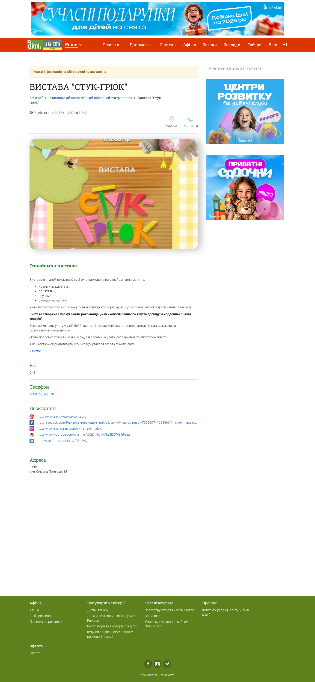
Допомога (140, 44)
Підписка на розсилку (46, 621)
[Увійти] (286, 45)
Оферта (35, 653)
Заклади (232, 44)
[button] (73, 45)
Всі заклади (153, 616)
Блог (273, 44)
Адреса (171, 125)
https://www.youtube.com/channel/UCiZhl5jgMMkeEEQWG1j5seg (83, 434)
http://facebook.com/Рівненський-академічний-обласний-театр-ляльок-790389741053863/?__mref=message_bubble (122, 422)
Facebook (148, 664)
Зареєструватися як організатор (169, 610)
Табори (254, 44)
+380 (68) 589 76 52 (44, 394)
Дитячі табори (98, 610)
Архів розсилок (41, 616)
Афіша (189, 44)
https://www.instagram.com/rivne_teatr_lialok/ (69, 428)
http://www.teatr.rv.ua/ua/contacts (61, 416)
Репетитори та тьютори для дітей (112, 626)
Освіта (167, 44)
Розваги (111, 44)
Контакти (191, 125)
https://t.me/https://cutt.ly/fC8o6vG (61, 441)
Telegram (167, 664)
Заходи (210, 44)
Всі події (36, 97)
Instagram (157, 664)
